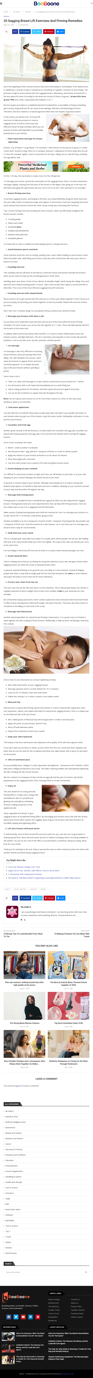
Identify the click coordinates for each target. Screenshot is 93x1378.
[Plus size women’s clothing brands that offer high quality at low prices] (24, 965)
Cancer (8, 1144)
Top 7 (7, 1231)
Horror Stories (11, 1187)
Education (9, 1160)
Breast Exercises (20, 889)
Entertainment (11, 1165)
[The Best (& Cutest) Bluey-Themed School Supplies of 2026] (68, 965)
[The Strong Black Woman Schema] (24, 1006)
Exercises (33, 889)
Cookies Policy (54, 1310)
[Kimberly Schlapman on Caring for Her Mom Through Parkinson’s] (68, 1044)
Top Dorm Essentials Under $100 (68, 1023)
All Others (16, 12)
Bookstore (52, 1320)
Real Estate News (12, 1209)
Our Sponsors (53, 1306)
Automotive (10, 1127)
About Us (74, 1303)
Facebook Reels (77, 1313)
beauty (7, 889)
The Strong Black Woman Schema (24, 1023)
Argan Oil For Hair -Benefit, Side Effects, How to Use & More (33, 870)
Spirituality (9, 1220)
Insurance (9, 1193)
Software (9, 1215)
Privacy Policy (76, 1306)
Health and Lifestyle (13, 1182)
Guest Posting (53, 1299)
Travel (8, 1237)
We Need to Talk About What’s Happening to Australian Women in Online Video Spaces (44, 878)
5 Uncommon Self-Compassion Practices (25, 874)
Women (28, 12)
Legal (7, 1198)
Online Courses (77, 1317)
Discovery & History (13, 1149)
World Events (11, 1253)
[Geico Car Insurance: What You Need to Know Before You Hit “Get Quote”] (8, 1336)
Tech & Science (11, 1226)
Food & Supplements (14, 1171)
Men (7, 1204)
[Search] (92, 4)
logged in (18, 1086)
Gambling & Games (13, 1176)
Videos (8, 1242)
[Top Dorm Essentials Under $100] (68, 1006)
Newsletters (53, 1317)
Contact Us (75, 1299)
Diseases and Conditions (15, 1155)
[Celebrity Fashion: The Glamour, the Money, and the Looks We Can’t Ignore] (8, 1348)
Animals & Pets (11, 1116)
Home (6, 12)
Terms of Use (53, 1313)
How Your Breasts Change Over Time (24, 867)
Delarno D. (26, 907)
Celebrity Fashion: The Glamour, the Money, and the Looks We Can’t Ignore (30, 1347)
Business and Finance (14, 1138)
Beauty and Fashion (13, 1133)
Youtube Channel (77, 1310)
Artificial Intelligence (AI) (15, 1122)
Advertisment (53, 1303)
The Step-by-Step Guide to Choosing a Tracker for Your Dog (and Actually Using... (30, 1359)
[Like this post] (16, 31)
